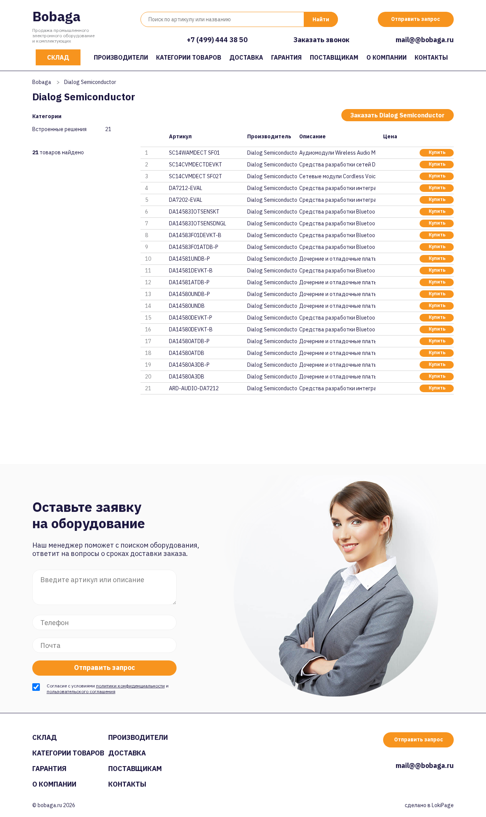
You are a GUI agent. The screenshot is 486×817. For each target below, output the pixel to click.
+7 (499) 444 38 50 (217, 39)
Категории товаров (188, 57)
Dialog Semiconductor (272, 152)
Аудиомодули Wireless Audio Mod (337, 152)
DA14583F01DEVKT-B (195, 235)
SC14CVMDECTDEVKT (195, 164)
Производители (121, 57)
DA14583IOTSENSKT (194, 211)
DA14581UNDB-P (189, 258)
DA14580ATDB (186, 353)
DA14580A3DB (186, 376)
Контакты (431, 57)
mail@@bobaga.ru (425, 39)
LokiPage (443, 805)
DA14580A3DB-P (189, 364)
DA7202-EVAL (185, 199)
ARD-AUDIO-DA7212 (194, 388)
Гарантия (286, 57)
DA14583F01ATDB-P (193, 247)
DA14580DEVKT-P (190, 317)
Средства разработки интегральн (337, 188)
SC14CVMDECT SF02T (195, 176)
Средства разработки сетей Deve (337, 164)
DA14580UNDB (187, 305)
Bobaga (56, 16)
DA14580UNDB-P (189, 294)
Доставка (246, 57)
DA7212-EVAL (185, 188)
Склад (58, 57)
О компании (386, 57)
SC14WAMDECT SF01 (194, 152)
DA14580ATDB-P (189, 341)
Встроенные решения (59, 129)
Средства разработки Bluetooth (337, 211)
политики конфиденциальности (130, 686)
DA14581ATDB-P (189, 282)
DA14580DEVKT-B (191, 329)
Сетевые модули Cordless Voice (337, 176)
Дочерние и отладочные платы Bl (337, 258)
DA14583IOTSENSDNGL (197, 223)
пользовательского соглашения (81, 691)
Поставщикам (334, 57)
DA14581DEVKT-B (191, 270)
